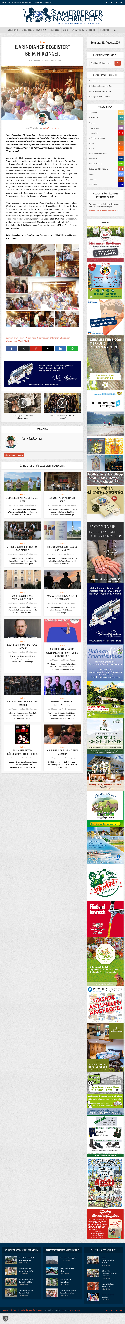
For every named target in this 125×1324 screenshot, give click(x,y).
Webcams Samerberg (43, 2)
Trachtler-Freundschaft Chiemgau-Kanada (26, 1259)
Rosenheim (12, 341)
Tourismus (54, 30)
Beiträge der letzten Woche (100, 91)
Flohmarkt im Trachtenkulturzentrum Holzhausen (109, 1273)
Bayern (10, 337)
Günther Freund (69, 660)
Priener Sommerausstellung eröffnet (107, 1260)
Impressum (5, 1310)
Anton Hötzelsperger (28, 505)
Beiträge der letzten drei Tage (101, 86)
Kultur (42, 42)
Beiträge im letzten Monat (99, 96)
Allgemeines (27, 30)
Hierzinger (31, 337)
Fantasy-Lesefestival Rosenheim (107, 1296)
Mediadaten (29, 2)
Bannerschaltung (18, 2)
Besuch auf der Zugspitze (68, 1258)
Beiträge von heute (96, 81)
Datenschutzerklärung (34, 1310)
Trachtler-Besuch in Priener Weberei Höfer (26, 1269)
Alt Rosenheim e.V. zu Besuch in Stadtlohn (26, 1280)
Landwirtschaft (78, 30)
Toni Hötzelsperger (50, 128)
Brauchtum (41, 30)
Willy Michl (24, 341)
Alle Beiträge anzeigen (14, 455)
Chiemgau (20, 337)
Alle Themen (13, 30)
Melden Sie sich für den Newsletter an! (104, 210)
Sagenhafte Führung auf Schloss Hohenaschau (68, 1291)
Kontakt (13, 1310)
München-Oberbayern (60, 337)
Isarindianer (43, 337)
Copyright (21, 1310)
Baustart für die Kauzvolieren (65, 1280)
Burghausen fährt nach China (67, 1269)
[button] (31, 260)
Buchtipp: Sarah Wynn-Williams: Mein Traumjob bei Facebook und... (62, 652)
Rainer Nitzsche (75, 1310)
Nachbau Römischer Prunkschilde (107, 1285)
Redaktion (5, 2)
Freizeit (92, 30)
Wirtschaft (104, 30)
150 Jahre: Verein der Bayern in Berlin (26, 1291)
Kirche (65, 30)
